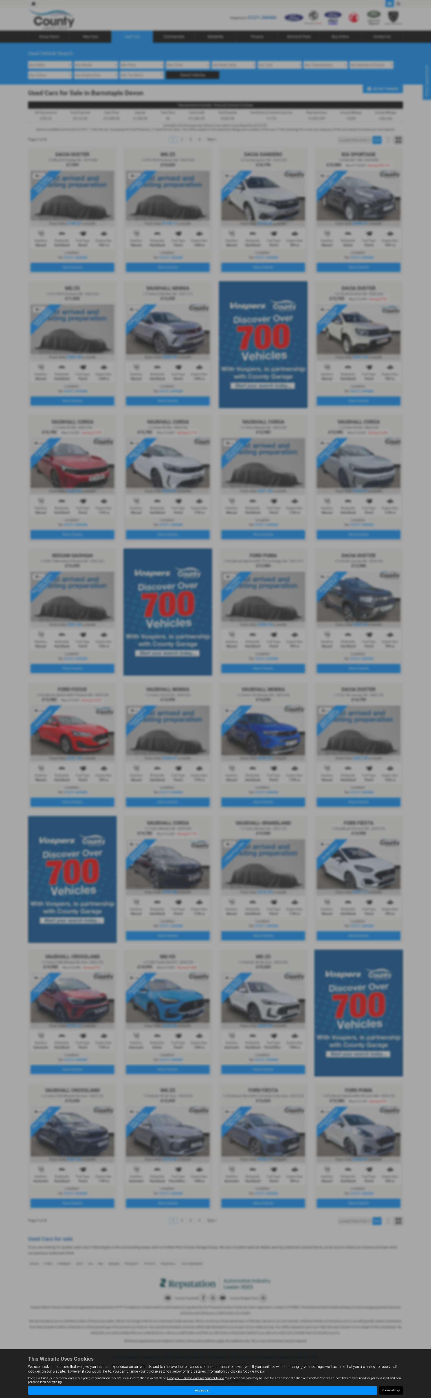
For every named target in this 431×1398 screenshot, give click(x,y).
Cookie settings (391, 1390)
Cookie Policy (253, 1371)
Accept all (202, 1390)
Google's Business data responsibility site (195, 1378)
